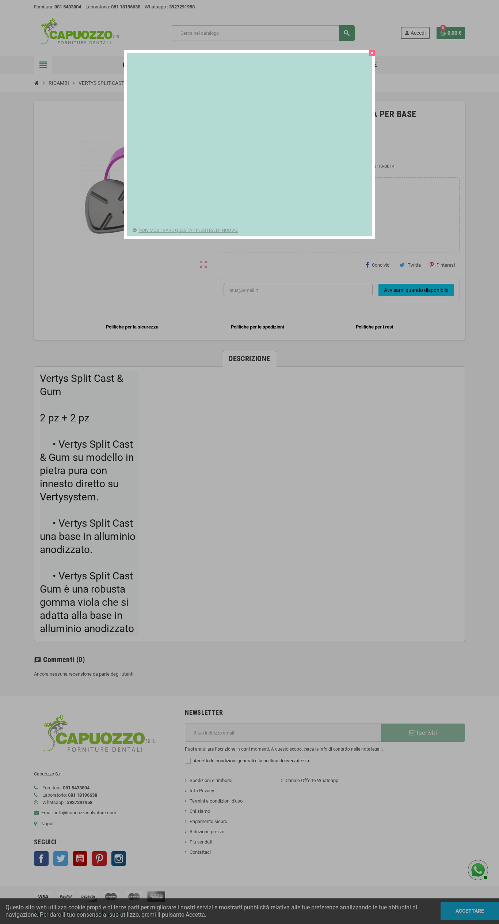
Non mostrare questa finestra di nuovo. (188, 230)
